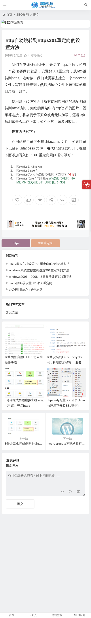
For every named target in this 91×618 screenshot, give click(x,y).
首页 (9, 14)
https (16, 243)
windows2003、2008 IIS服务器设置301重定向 (40, 276)
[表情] (70, 492)
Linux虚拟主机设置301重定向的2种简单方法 (39, 264)
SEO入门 (34, 615)
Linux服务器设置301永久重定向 (30, 283)
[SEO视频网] (45, 5)
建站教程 (57, 615)
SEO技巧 (22, 14)
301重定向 (45, 243)
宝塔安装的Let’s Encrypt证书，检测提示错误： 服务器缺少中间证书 (66, 362)
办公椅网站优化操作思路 (26, 289)
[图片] (78, 492)
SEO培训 (79, 615)
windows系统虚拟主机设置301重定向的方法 (39, 270)
